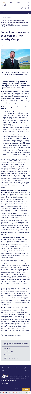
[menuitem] (3, 368)
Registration (18, 2)
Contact (10, 368)
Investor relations (13, 5)
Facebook (22, 8)
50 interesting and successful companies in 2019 (16, 344)
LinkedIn (28, 8)
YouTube (25, 8)
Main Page (3, 17)
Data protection (6, 371)
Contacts (28, 2)
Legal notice (26, 368)
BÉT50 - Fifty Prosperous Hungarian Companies (13, 21)
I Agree (25, 389)
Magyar (28, 5)
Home (3, 368)
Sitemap (17, 368)
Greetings (7, 348)
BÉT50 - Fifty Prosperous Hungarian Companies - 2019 (14, 22)
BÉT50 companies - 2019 (11, 358)
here (3, 385)
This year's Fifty (8, 352)
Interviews (7, 355)
